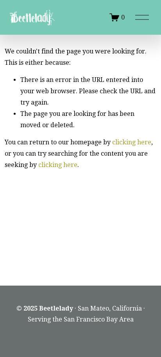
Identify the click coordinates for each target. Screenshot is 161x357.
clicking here (131, 142)
